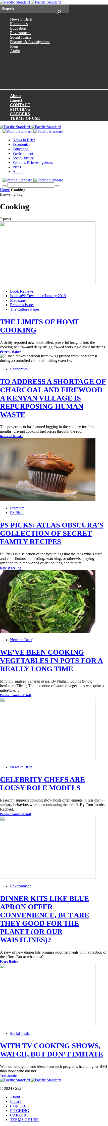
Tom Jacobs (8, 1076)
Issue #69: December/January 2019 (38, 296)
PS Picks (17, 512)
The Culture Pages (24, 309)
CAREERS (20, 114)
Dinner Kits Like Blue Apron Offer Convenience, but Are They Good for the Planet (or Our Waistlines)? (44, 919)
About (15, 96)
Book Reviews (22, 291)
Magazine (18, 300)
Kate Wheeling (10, 568)
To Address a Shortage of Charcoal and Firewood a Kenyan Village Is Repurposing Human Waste (53, 398)
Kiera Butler (9, 961)
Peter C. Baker (10, 352)
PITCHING (20, 109)
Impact (16, 100)
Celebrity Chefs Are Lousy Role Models (42, 783)
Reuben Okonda (11, 436)
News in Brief (21, 19)
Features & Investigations (30, 42)
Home (5, 190)
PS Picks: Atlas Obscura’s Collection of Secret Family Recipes (51, 533)
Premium (17, 508)
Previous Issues (22, 305)
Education (18, 28)
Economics (19, 24)
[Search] (59, 9)
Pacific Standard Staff (15, 695)
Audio (15, 51)
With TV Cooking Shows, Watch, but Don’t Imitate (51, 1050)
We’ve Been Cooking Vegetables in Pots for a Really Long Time (51, 660)
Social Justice (20, 37)
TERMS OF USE (25, 118)
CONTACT (20, 105)
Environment (20, 33)
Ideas (14, 46)
